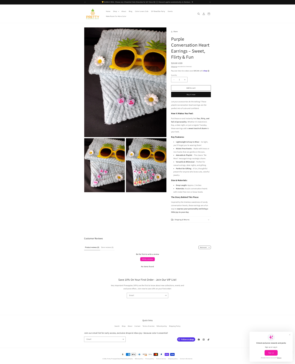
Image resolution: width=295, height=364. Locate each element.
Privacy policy (149, 359)
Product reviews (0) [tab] (92, 247)
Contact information (186, 359)
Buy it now (191, 94)
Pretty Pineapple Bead (114, 359)
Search (117, 326)
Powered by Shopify (127, 359)
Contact (137, 326)
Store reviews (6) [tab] (107, 247)
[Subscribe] (165, 295)
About (130, 326)
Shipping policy (173, 359)
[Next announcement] (210, 2)
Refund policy (162, 326)
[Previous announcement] (84, 2)
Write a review (147, 259)
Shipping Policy (174, 326)
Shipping (174, 66)
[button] (116, 11)
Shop (124, 326)
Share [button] (175, 31)
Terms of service (149, 326)
